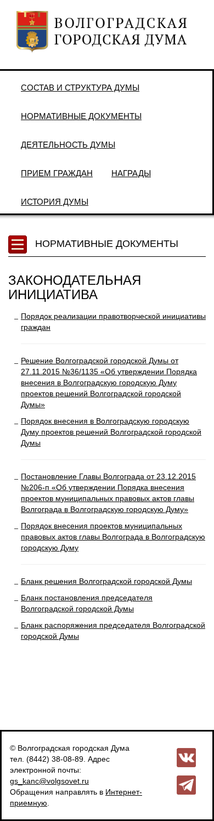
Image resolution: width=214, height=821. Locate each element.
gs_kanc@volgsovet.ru (49, 781)
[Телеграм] (186, 784)
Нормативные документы (81, 116)
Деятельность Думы (68, 144)
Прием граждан (57, 173)
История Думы (54, 201)
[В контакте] (186, 756)
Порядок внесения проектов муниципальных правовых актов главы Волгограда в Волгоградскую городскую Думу (113, 536)
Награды (131, 173)
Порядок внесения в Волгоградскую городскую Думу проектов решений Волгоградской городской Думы (111, 432)
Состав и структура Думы (80, 87)
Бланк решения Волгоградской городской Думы (106, 581)
